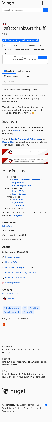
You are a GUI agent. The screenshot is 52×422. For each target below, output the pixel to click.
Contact (7, 346)
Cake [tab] (5, 53)
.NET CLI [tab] (7, 45)
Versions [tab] (10, 81)
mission (17, 130)
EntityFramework (12, 308)
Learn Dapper (19, 194)
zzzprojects (13, 298)
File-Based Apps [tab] (38, 49)
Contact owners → (10, 293)
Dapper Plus (8, 142)
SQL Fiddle (17, 202)
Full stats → (7, 226)
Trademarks (8, 411)
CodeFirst (33, 308)
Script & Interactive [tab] (22, 49)
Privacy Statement (32, 408)
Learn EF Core (19, 191)
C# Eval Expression (21, 185)
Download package (14, 267)
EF (25, 308)
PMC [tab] (15, 45)
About (23, 404)
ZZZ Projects (16, 215)
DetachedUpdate (12, 312)
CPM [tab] (40, 45)
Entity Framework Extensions (26, 139)
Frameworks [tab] (25, 71)
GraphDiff (28, 312)
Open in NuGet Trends (16, 277)
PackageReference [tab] (28, 45)
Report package (12, 282)
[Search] (45, 10)
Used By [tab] (28, 76)
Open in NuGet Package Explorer (21, 272)
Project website (12, 257)
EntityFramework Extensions (27, 179)
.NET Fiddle (17, 199)
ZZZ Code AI (18, 205)
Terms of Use (34, 404)
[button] (42, 57)
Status (6, 358)
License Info (11, 262)
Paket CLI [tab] (7, 49)
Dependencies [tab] (12, 76)
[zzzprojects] (4, 298)
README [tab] (10, 71)
